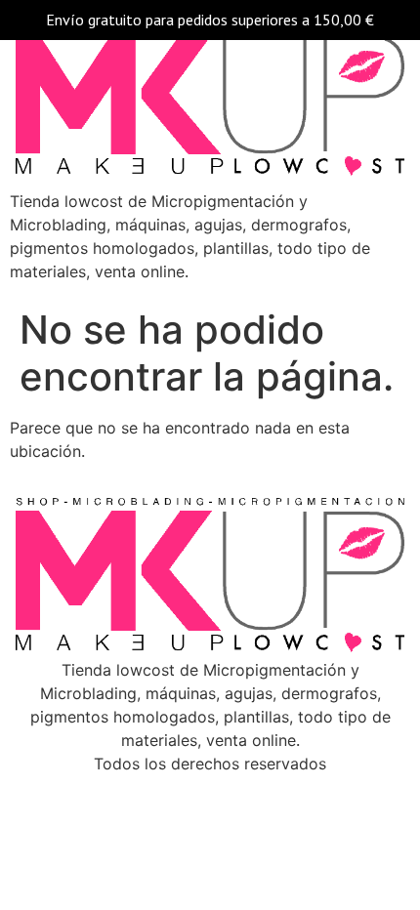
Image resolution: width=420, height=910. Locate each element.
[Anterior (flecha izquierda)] (34, 455)
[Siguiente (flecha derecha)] (386, 455)
